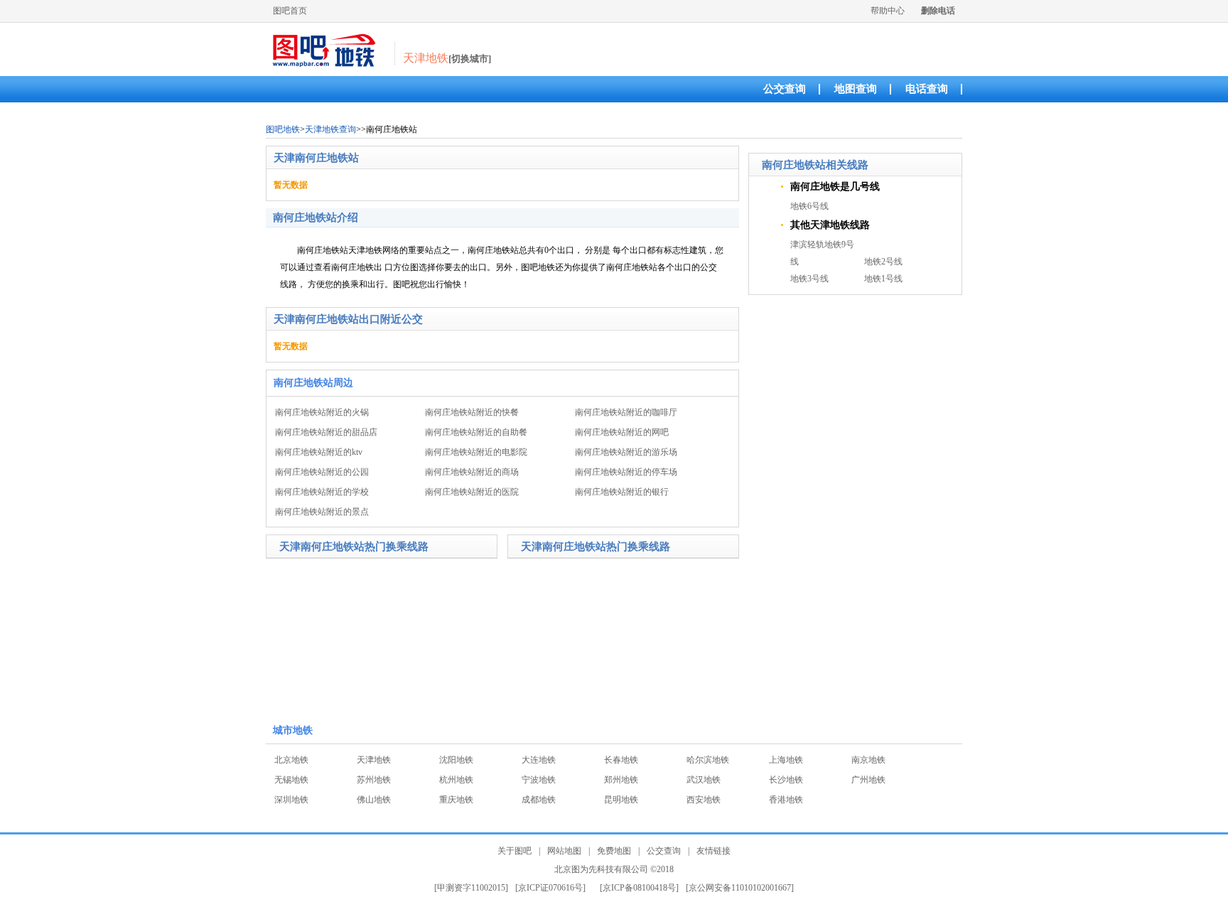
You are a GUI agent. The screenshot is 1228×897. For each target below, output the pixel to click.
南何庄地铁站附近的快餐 (472, 412)
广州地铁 (868, 780)
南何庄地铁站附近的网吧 (622, 432)
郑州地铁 (621, 780)
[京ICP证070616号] (550, 888)
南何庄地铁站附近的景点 (322, 512)
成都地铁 (539, 800)
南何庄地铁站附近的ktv (318, 452)
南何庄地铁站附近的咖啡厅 (626, 412)
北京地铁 (291, 760)
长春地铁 (621, 760)
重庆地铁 (456, 800)
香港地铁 (786, 800)
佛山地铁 (374, 800)
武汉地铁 (703, 780)
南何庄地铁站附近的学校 (322, 492)
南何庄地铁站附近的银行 (622, 492)
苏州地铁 (374, 780)
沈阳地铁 (456, 760)
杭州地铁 (456, 780)
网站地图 (564, 851)
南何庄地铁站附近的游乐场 (626, 452)
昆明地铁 (621, 800)
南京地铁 (868, 760)
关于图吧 (514, 851)
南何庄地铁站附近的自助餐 (476, 432)
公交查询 (784, 89)
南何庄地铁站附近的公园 (322, 472)
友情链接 (713, 851)
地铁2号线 (883, 262)
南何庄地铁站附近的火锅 (322, 412)
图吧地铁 (283, 129)
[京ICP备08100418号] (639, 888)
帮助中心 (888, 11)
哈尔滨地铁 (707, 760)
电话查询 (926, 89)
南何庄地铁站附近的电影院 (476, 452)
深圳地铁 (291, 800)
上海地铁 (786, 760)
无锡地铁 (291, 780)
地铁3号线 (809, 279)
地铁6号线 (809, 206)
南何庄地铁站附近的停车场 (626, 472)
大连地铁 (539, 760)
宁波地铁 (539, 780)
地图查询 (855, 89)
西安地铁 (703, 800)
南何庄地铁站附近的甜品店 (326, 432)
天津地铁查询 (330, 129)
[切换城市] (469, 58)
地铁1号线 (883, 279)
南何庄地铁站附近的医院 (472, 492)
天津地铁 (374, 760)
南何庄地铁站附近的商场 (472, 472)
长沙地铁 (786, 780)
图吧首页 (290, 11)
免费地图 (614, 851)
